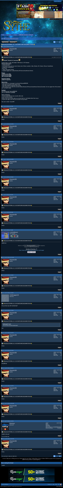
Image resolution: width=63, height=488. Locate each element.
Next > (60, 456)
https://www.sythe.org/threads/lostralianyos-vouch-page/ (31, 250)
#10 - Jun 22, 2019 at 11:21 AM (8, 257)
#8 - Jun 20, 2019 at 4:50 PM (7, 212)
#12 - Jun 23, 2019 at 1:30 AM (7, 292)
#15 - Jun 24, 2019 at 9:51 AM (7, 350)
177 (60, 232)
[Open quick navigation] (61, 34)
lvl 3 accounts (7, 38)
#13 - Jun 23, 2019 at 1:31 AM (7, 310)
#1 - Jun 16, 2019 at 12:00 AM (7, 46)
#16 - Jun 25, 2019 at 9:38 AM (7, 368)
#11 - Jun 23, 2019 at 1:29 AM (7, 275)
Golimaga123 (14, 295)
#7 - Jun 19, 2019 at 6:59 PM (7, 194)
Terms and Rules (59, 486)
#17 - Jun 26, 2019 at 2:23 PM (7, 385)
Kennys (12, 423)
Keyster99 (13, 49)
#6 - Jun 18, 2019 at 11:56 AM (7, 177)
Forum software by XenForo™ (11, 486)
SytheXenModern (5, 484)
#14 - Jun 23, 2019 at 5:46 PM (7, 332)
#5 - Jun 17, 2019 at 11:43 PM (7, 159)
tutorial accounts (15, 38)
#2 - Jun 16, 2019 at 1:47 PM (7, 106)
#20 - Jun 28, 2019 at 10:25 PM (8, 438)
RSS (60, 484)
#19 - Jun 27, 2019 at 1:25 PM (7, 421)
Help (53, 484)
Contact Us (50, 484)
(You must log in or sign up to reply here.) (9, 456)
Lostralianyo (14, 232)
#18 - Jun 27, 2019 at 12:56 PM (8, 403)
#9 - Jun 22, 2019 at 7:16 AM (7, 230)
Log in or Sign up (57, 1)
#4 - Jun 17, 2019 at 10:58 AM (7, 141)
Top (58, 484)
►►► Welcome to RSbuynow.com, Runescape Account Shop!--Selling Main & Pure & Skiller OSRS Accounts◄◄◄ (29, 458)
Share (59, 103)
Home (56, 484)
